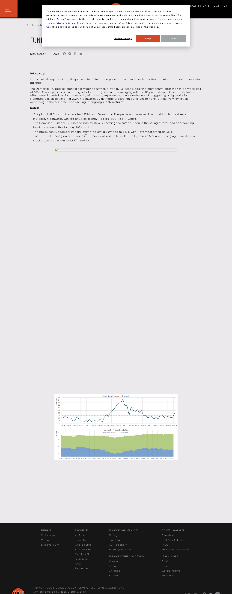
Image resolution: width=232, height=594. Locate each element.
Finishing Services (120, 549)
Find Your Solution (172, 539)
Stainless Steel (84, 554)
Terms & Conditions (110, 587)
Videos (45, 539)
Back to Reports (43, 25)
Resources (81, 568)
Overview (167, 535)
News (164, 566)
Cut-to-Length (118, 544)
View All (114, 561)
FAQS (78, 563)
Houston (114, 575)
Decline (173, 38)
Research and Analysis (176, 549)
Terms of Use (86, 587)
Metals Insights (198, 5)
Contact (220, 5)
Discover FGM (50, 544)
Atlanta (114, 566)
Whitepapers (49, 535)
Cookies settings (123, 38)
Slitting (113, 535)
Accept (148, 38)
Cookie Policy (84, 23)
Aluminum (81, 558)
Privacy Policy (64, 23)
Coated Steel (83, 544)
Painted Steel (83, 549)
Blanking (114, 539)
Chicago (114, 570)
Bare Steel (81, 539)
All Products (83, 535)
